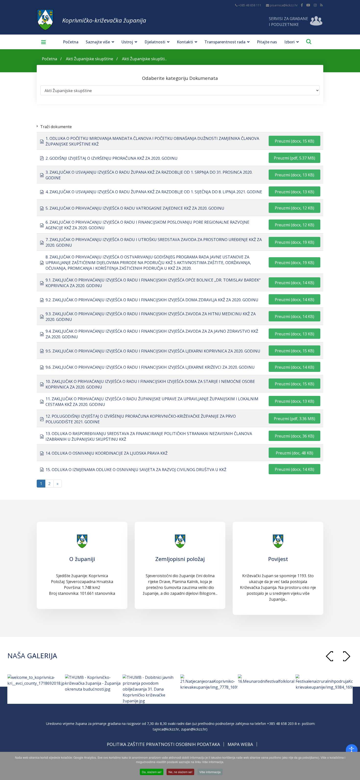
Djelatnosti (154, 42)
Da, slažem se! (151, 772)
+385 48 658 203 (280, 723)
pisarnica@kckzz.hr (284, 5)
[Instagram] (315, 5)
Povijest (278, 558)
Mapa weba (240, 744)
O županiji (82, 558)
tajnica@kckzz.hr (166, 729)
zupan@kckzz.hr (193, 729)
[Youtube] (308, 5)
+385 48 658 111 (249, 5)
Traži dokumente (56, 126)
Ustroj (127, 42)
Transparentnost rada (224, 42)
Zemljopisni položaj (180, 558)
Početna (70, 42)
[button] (346, 656)
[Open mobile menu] (42, 42)
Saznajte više (98, 42)
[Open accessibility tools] (352, 750)
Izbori (289, 42)
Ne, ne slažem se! (180, 772)
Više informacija (210, 772)
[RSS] (321, 5)
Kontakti (185, 42)
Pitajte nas (267, 42)
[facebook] (302, 5)
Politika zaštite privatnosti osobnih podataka (163, 744)
